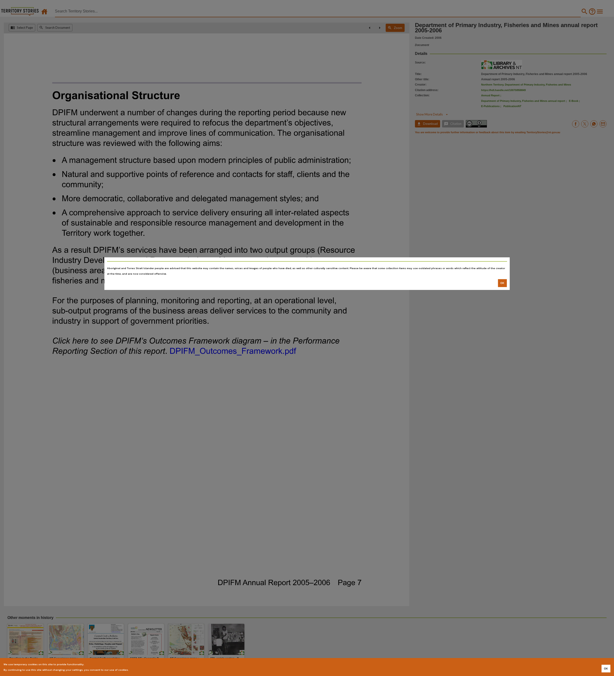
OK (502, 283)
